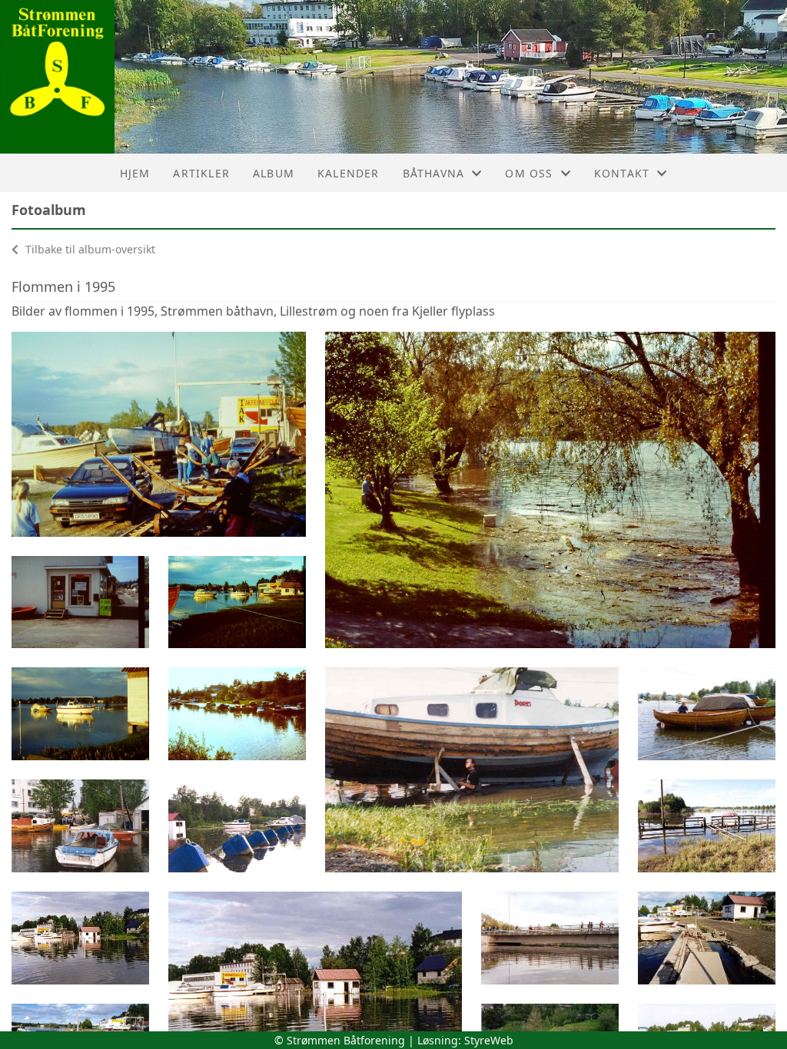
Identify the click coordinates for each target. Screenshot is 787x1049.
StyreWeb (488, 1040)
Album (273, 173)
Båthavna (434, 173)
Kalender (348, 173)
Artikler (201, 173)
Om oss (529, 173)
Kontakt (621, 173)
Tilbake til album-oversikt (88, 249)
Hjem (135, 173)
